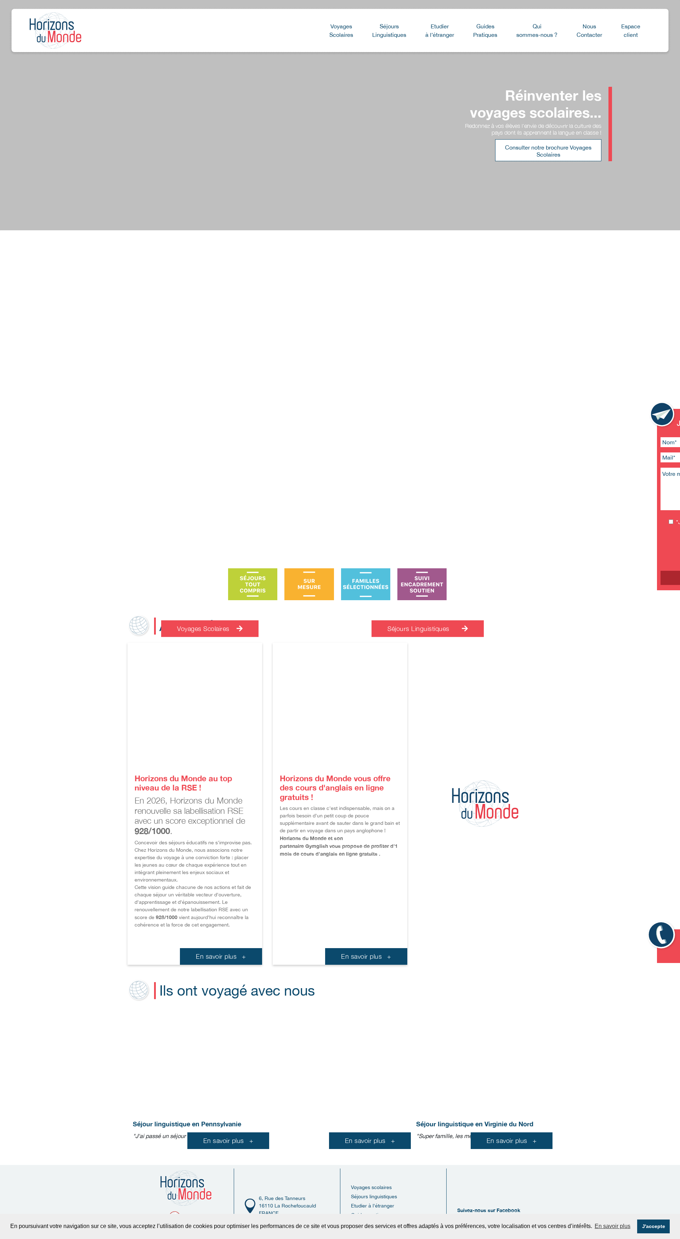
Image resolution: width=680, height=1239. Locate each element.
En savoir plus (221, 956)
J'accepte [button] (653, 1226)
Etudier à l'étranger (372, 1206)
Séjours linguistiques (374, 1196)
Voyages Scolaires (204, 628)
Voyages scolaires (371, 1187)
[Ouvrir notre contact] (662, 414)
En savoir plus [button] (612, 1226)
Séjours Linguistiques (419, 628)
